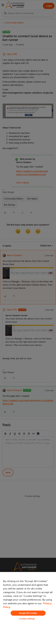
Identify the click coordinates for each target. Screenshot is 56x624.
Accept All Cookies (28, 613)
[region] (28, 598)
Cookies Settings (27, 619)
